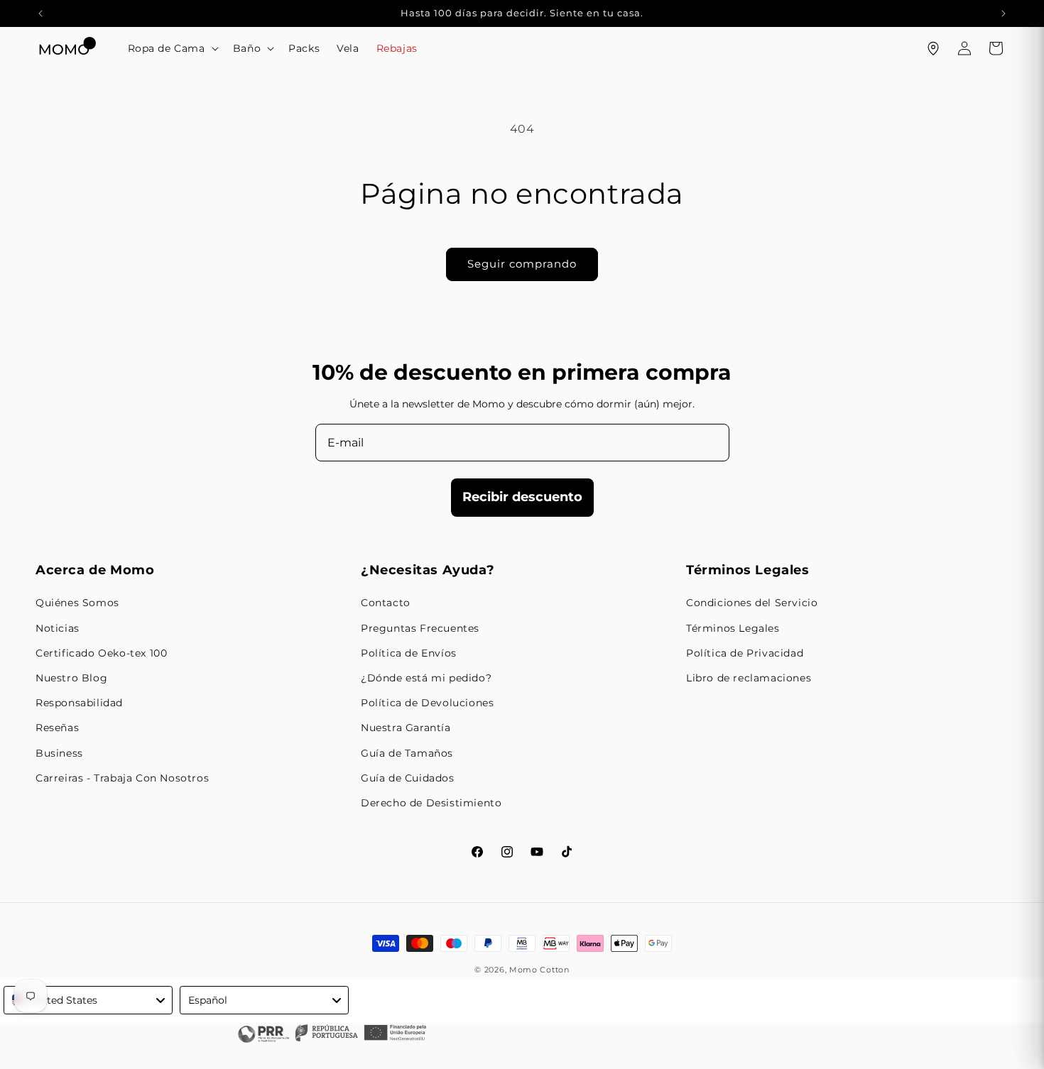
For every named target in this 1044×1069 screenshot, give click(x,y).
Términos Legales (733, 628)
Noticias (58, 628)
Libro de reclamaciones (748, 677)
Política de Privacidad (744, 653)
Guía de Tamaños (407, 753)
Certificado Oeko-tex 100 (101, 653)
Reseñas (57, 727)
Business (59, 753)
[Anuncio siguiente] (1003, 13)
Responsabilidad (79, 702)
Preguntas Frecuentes (420, 628)
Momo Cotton (539, 970)
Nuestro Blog (71, 677)
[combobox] (88, 1000)
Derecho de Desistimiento (431, 802)
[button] (171, 48)
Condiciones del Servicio (751, 602)
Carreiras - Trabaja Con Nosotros (122, 778)
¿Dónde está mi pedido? (426, 677)
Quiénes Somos (77, 602)
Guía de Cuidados (408, 778)
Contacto (385, 602)
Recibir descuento (522, 497)
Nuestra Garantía (406, 727)
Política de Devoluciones (427, 702)
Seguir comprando (522, 263)
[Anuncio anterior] (40, 13)
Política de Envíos (409, 653)
